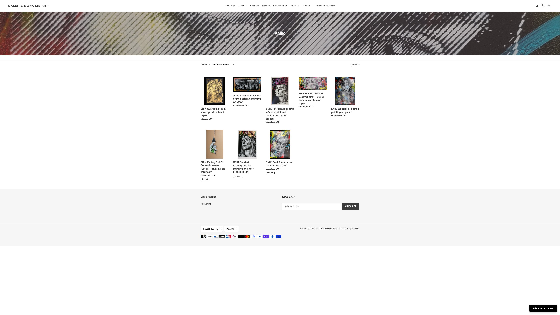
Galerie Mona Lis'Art (28, 5)
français (231, 229)
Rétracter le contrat (543, 308)
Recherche (206, 204)
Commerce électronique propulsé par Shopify (341, 229)
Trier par (205, 65)
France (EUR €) (210, 229)
